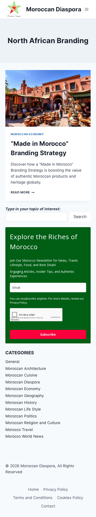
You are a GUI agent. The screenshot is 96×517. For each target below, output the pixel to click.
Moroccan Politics (21, 416)
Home (33, 489)
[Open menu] (86, 9)
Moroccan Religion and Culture (32, 423)
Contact (48, 506)
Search (80, 216)
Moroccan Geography (24, 395)
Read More (23, 192)
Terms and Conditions (32, 497)
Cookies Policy (70, 497)
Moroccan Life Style (23, 409)
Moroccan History (21, 402)
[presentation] (48, 98)
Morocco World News (24, 436)
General (12, 361)
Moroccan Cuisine (21, 375)
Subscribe (48, 334)
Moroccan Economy (27, 134)
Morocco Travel (19, 429)
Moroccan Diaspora (22, 382)
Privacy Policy (55, 489)
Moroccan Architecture (25, 368)
